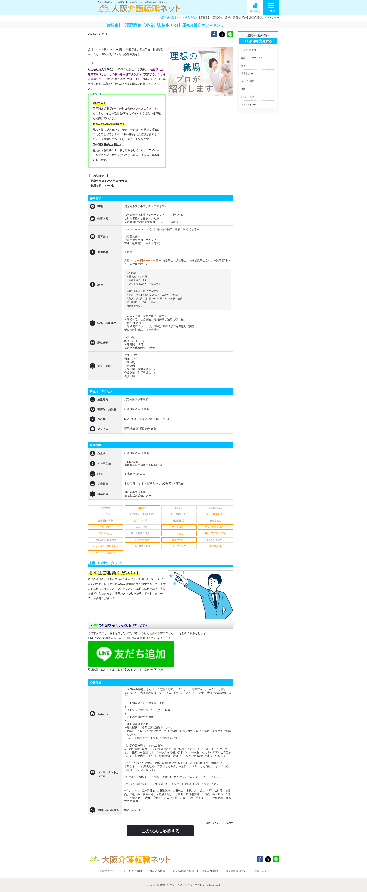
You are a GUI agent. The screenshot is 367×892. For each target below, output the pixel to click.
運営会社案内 (210, 870)
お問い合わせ (262, 870)
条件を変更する (258, 41)
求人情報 (190, 17)
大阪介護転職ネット (170, 17)
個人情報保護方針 (236, 870)
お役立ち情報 (157, 870)
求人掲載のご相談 (183, 870)
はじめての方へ (106, 870)
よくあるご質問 (132, 870)
